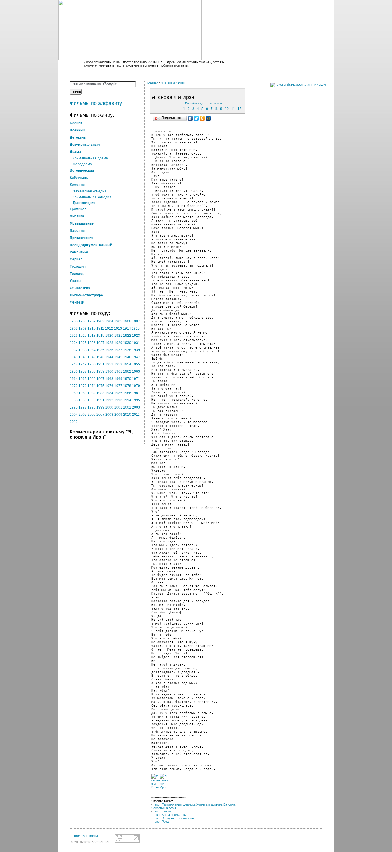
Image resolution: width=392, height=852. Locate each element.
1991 (100, 400)
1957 (83, 371)
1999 (100, 407)
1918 (92, 336)
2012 (74, 422)
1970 (127, 379)
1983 (100, 393)
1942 (92, 357)
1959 (100, 371)
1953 (118, 364)
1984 (109, 393)
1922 (127, 336)
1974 (92, 386)
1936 (109, 350)
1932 (74, 350)
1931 (136, 343)
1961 (118, 371)
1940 (74, 357)
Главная (152, 82)
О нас (75, 836)
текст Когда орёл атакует (171, 814)
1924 (74, 343)
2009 (118, 415)
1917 (83, 336)
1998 (92, 407)
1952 (109, 364)
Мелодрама (82, 164)
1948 (74, 364)
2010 (127, 415)
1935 (100, 350)
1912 (109, 328)
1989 (83, 400)
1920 (109, 336)
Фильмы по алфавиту (96, 103)
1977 (118, 386)
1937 (118, 350)
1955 (136, 364)
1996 (74, 407)
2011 (136, 415)
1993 (118, 400)
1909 (83, 328)
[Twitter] (196, 118)
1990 (92, 400)
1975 (100, 386)
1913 (118, 328)
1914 (127, 328)
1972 (74, 386)
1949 (83, 364)
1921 (118, 336)
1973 (83, 386)
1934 (92, 350)
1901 (83, 321)
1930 (127, 343)
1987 (136, 393)
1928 (109, 343)
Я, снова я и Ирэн (173, 82)
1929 (118, 343)
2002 (127, 407)
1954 (127, 364)
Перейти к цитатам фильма (204, 103)
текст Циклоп (162, 811)
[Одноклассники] (202, 118)
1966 (92, 379)
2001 (118, 407)
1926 (92, 343)
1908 (74, 328)
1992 (109, 400)
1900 (74, 321)
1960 (109, 371)
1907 (136, 321)
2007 (100, 415)
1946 (127, 357)
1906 (127, 321)
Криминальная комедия (92, 197)
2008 (109, 415)
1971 (136, 379)
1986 (127, 393)
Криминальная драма (90, 158)
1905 (118, 321)
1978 (127, 386)
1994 (127, 400)
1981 (83, 393)
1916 (74, 336)
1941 (83, 357)
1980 (74, 393)
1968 (109, 379)
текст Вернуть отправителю (173, 818)
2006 (92, 415)
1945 (118, 357)
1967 (100, 379)
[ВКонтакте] (190, 118)
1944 (109, 357)
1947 (136, 357)
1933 (83, 350)
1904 (109, 321)
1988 (74, 400)
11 (233, 109)
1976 (109, 386)
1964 (74, 379)
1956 (74, 371)
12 (240, 109)
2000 (109, 407)
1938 (127, 350)
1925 (83, 343)
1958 (92, 371)
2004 (74, 415)
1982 (92, 393)
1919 (100, 336)
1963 (136, 371)
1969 (118, 379)
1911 (100, 328)
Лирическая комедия (89, 191)
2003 (136, 407)
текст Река (161, 821)
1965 (83, 379)
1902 (92, 321)
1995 (136, 400)
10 (227, 109)
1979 (136, 386)
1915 (136, 328)
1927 (100, 343)
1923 (136, 336)
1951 (100, 364)
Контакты (90, 836)
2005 (83, 415)
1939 (136, 350)
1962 (127, 371)
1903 (100, 321)
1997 (83, 407)
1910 (92, 328)
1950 (92, 364)
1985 (118, 393)
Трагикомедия (84, 203)
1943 (100, 357)
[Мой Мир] (208, 118)
